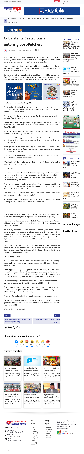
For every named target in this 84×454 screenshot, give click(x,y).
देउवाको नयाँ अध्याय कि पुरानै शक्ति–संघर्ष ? (75, 185)
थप (76, 39)
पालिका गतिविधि (34, 440)
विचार (47, 18)
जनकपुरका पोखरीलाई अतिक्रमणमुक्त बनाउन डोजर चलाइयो (31, 397)
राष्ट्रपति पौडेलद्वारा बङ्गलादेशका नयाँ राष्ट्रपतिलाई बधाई (52, 397)
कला (34, 427)
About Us (48, 427)
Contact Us (49, 437)
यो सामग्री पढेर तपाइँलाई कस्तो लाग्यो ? (22, 336)
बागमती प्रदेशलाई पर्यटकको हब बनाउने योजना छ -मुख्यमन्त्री (51, 370)
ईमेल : (9, 438)
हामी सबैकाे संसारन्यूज (15, 12)
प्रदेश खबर (59, 18)
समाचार (13, 18)
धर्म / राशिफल (35, 18)
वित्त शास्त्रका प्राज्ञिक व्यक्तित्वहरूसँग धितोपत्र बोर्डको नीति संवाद (71, 45)
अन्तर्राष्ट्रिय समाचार (34, 444)
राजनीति (35, 431)
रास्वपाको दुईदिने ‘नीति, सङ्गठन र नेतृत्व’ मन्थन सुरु (31, 369)
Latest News (49, 429)
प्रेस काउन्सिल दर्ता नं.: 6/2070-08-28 (66, 424)
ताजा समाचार (68, 39)
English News (12, 22)
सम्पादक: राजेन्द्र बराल (62, 428)
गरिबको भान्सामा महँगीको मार (74, 215)
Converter (48, 435)
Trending (48, 431)
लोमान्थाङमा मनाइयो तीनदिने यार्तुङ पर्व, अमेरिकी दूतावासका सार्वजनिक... (71, 58)
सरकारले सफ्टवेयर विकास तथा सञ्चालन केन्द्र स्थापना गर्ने (12, 397)
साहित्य (52, 18)
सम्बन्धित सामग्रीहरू (13, 351)
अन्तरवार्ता (35, 433)
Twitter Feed (70, 231)
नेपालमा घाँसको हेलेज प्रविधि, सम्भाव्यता (75, 206)
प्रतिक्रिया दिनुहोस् (12, 328)
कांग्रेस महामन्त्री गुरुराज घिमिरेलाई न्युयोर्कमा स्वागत (71, 93)
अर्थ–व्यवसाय (21, 18)
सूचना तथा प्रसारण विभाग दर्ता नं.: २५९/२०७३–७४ (65, 421)
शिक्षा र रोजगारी (69, 18)
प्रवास (28, 18)
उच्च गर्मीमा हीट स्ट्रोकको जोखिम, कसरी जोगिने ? (71, 195)
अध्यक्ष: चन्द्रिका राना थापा (63, 426)
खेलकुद (42, 18)
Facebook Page (71, 224)
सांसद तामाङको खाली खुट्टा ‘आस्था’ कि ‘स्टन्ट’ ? (71, 164)
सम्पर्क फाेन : (10, 434)
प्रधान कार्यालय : (11, 430)
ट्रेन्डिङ (65, 159)
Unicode (48, 433)
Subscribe (58, 1)
